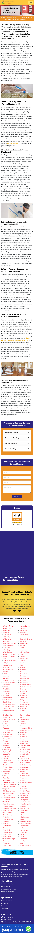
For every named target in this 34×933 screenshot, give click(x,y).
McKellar (6, 821)
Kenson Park (24, 658)
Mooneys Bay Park (9, 808)
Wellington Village (9, 654)
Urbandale (6, 676)
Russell (5, 724)
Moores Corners (8, 806)
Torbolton (6, 685)
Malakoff (23, 628)
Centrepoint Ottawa (24, 770)
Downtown (23, 732)
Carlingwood (24, 787)
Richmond (6, 743)
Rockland (6, 728)
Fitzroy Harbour (25, 715)
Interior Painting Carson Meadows (14, 19)
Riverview (6, 732)
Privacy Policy (5, 903)
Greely (22, 700)
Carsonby (23, 780)
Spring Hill (6, 695)
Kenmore (23, 661)
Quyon (5, 758)
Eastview (23, 724)
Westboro (6, 648)
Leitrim (22, 648)
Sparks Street (8, 698)
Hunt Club (23, 669)
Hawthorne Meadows (23, 692)
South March (7, 700)
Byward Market (25, 795)
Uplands (6, 678)
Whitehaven (7, 639)
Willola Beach (7, 637)
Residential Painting (7, 884)
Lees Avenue (24, 650)
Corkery (22, 747)
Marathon (6, 841)
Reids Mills (6, 747)
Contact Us (4, 906)
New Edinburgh (8, 804)
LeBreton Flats (24, 652)
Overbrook (7, 780)
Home (3, 17)
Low (21, 637)
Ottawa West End (9, 782)
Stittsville (6, 693)
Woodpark (6, 630)
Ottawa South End (9, 784)
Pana (5, 776)
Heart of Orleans (25, 687)
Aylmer (22, 834)
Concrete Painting (6, 901)
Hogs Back (23, 674)
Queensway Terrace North (8, 762)
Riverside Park (8, 737)
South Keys (7, 702)
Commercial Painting (7, 891)
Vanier (5, 674)
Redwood (6, 752)
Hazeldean (23, 689)
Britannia (23, 806)
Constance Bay (25, 752)
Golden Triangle (25, 704)
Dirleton (22, 734)
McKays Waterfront (7, 825)
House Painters (5, 886)
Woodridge (7, 628)
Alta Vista (23, 841)
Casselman (23, 778)
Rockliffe (6, 726)
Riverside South (8, 734)
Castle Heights (25, 776)
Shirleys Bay (7, 713)
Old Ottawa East (8, 793)
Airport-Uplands (25, 845)
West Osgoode (8, 650)
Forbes (22, 713)
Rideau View (7, 739)
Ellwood (22, 721)
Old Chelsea (7, 795)
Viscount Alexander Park (8, 668)
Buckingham (24, 800)
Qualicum (6, 765)
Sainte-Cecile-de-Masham (9, 720)
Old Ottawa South (9, 791)
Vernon (5, 671)
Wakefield (6, 663)
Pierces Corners (8, 769)
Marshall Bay (7, 832)
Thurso (5, 687)
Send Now (17, 496)
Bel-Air (22, 819)
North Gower (7, 802)
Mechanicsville (8, 819)
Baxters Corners (25, 823)
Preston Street (8, 767)
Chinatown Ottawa (26, 760)
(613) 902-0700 (13, 930)
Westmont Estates (9, 643)
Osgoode (6, 789)
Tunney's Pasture (9, 680)
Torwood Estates (9, 682)
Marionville (7, 836)
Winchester (7, 635)
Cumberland (24, 741)
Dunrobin (23, 726)
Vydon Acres (7, 665)
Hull (21, 671)
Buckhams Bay (25, 802)
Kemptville (23, 663)
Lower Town (24, 635)
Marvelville (7, 830)
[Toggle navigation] (30, 2)
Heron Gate (23, 682)
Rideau (5, 741)
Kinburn (22, 654)
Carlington (23, 789)
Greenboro (23, 698)
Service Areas (5, 908)
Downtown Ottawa (26, 730)
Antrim (22, 836)
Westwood (6, 641)
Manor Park (7, 845)
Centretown (24, 767)
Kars (21, 665)
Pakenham (6, 778)
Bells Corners (24, 817)
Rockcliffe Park (8, 730)
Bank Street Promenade (24, 831)
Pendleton (6, 771)
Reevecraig (7, 750)
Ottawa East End (9, 787)
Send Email (7, 919)
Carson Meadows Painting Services (19, 17)
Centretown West (25, 765)
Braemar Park (24, 808)
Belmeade (23, 813)
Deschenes (23, 737)
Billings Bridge (24, 810)
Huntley (22, 667)
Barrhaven (23, 828)
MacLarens (23, 630)
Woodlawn (6, 632)
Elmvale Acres (24, 719)
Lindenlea (23, 641)
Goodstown (24, 702)
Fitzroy (22, 717)
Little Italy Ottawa (26, 639)
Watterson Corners (9, 661)
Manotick (6, 843)
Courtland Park (25, 745)
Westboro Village (9, 645)
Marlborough (7, 834)
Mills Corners (7, 813)
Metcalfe (6, 817)
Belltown (22, 815)
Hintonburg (23, 676)
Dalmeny (23, 739)
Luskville (22, 632)
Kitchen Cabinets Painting (9, 889)
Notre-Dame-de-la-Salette (9, 799)
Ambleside (23, 839)
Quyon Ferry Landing (7, 755)
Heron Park (23, 680)
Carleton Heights (25, 793)
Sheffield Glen (8, 715)
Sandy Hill (6, 717)
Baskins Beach (24, 826)
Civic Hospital (24, 758)
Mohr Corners (8, 810)
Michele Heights (8, 815)
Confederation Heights (24, 755)
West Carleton (8, 652)
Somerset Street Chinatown (8, 707)
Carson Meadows (26, 782)
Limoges (22, 645)
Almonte (22, 843)
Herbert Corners (25, 685)
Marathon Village (9, 839)
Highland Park (24, 678)
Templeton (6, 691)
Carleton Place (25, 791)
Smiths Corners (8, 711)
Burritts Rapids (25, 797)
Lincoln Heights (25, 643)
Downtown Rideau (26, 728)
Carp (21, 784)
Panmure (6, 773)
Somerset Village (9, 704)
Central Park (24, 773)
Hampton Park (24, 695)
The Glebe (6, 689)
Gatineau (23, 708)
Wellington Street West (9, 657)
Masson (5, 828)
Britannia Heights (25, 804)
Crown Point (24, 743)
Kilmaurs (22, 656)
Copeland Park (25, 750)
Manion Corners (25, 626)
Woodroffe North (9, 626)
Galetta (22, 711)
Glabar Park (24, 706)
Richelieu (6, 745)
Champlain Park (25, 763)
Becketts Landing (25, 821)
